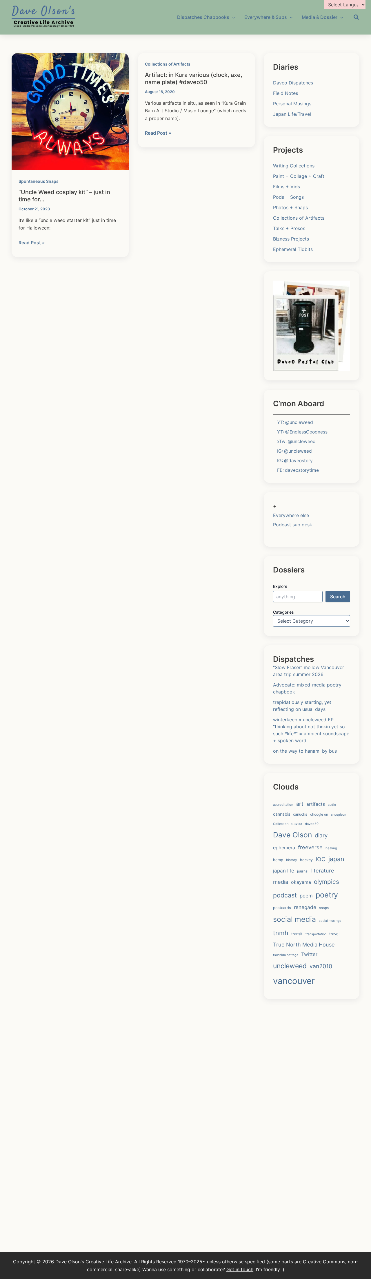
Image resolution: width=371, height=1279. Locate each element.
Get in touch (239, 1269)
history (291, 860)
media (280, 882)
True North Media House (304, 944)
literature (322, 870)
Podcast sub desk (292, 525)
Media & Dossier (319, 17)
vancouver (294, 981)
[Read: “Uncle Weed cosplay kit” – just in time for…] (70, 111)
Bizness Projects (291, 239)
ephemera (284, 847)
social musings (330, 921)
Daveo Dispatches (293, 83)
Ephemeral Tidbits (293, 249)
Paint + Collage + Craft (298, 176)
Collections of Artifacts (167, 64)
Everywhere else (291, 515)
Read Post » (32, 242)
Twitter (309, 954)
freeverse (310, 847)
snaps (324, 908)
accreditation (283, 805)
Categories (283, 612)
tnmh (280, 933)
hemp (278, 859)
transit (297, 934)
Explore (280, 586)
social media (294, 919)
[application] (232, 17)
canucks (300, 814)
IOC (320, 859)
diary (321, 835)
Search (337, 596)
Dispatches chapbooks (203, 17)
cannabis (281, 814)
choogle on (319, 814)
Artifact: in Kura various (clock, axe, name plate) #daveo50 (193, 78)
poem (306, 896)
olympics (326, 881)
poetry (327, 894)
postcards (282, 908)
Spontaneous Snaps (39, 181)
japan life (283, 871)
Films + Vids (286, 186)
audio (332, 805)
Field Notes (285, 93)
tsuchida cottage (285, 955)
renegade (305, 907)
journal (302, 871)
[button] (356, 18)
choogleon (338, 814)
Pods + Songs (288, 197)
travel (334, 933)
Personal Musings (292, 103)
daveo (296, 823)
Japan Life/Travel (292, 114)
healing (331, 848)
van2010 (321, 966)
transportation (315, 934)
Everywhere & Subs (265, 17)
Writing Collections (293, 166)
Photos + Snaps (290, 207)
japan (336, 859)
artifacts (315, 804)
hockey (306, 860)
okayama (301, 882)
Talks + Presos (289, 228)
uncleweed (290, 966)
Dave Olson (292, 834)
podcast (285, 895)
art (299, 804)
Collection (280, 824)
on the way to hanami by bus (305, 751)
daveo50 (312, 824)
